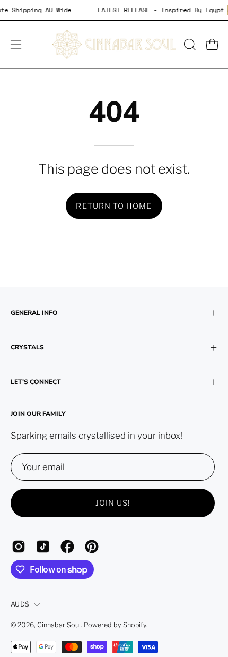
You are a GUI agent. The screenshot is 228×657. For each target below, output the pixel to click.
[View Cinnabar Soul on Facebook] (67, 546)
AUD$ (20, 604)
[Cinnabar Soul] (114, 44)
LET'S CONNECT (36, 382)
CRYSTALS (27, 347)
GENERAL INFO (34, 313)
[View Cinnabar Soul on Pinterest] (92, 546)
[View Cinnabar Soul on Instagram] (19, 546)
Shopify (134, 625)
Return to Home (114, 206)
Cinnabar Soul (59, 625)
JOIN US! (112, 503)
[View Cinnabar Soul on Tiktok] (43, 546)
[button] (188, 44)
